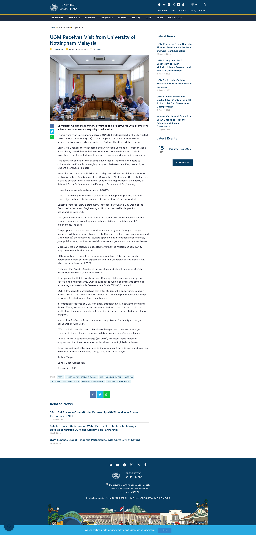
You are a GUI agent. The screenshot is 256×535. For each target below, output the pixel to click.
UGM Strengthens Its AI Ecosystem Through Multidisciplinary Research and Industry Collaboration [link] (174, 65)
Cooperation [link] (77, 27)
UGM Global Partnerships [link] (93, 381)
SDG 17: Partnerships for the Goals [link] (81, 377)
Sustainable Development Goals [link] (65, 381)
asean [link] (60, 377)
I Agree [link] (164, 530)
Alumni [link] (182, 10)
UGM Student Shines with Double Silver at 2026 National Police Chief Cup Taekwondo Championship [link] (174, 101)
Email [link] (202, 10)
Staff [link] (173, 10)
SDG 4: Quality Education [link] (110, 377)
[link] (66, 7)
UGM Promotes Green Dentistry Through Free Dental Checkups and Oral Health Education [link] (175, 47)
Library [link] (192, 10)
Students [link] (162, 10)
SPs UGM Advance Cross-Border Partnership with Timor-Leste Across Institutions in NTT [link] (94, 414)
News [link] (52, 27)
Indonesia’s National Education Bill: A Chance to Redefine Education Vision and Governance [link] (174, 121)
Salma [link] (98, 49)
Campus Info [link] (63, 27)
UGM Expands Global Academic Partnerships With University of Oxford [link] (95, 439)
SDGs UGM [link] (129, 377)
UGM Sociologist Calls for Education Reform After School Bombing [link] (174, 83)
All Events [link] (180, 162)
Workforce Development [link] (118, 381)
